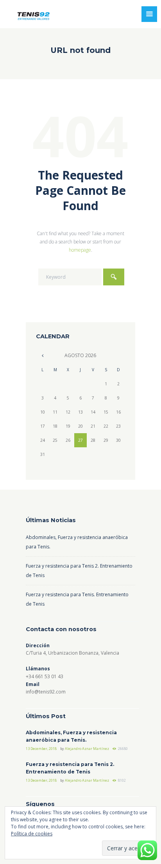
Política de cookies (31, 833)
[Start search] (113, 277)
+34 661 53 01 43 (44, 676)
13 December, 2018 (41, 748)
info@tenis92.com (46, 691)
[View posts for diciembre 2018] (42, 355)
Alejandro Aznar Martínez (87, 748)
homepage (80, 250)
